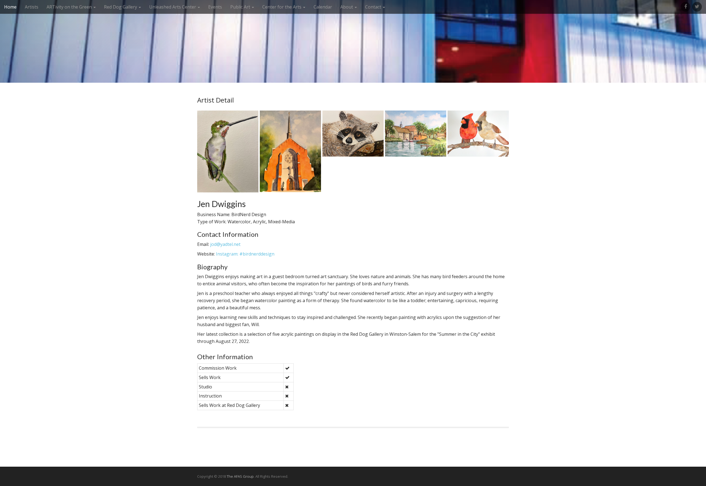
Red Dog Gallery (121, 7)
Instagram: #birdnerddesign (245, 254)
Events (215, 7)
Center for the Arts (282, 7)
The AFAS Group (240, 476)
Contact (373, 7)
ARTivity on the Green (70, 7)
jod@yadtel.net (225, 244)
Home (10, 7)
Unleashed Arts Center (173, 7)
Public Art (240, 7)
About (347, 7)
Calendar (323, 7)
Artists (31, 7)
